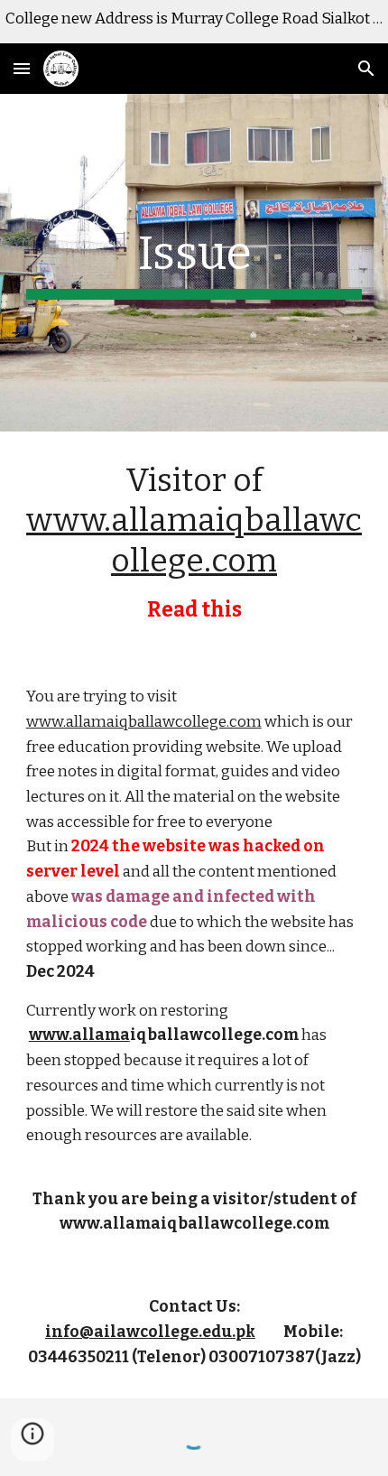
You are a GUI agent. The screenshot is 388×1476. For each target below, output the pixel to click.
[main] (194, 262)
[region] (194, 21)
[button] (21, 68)
